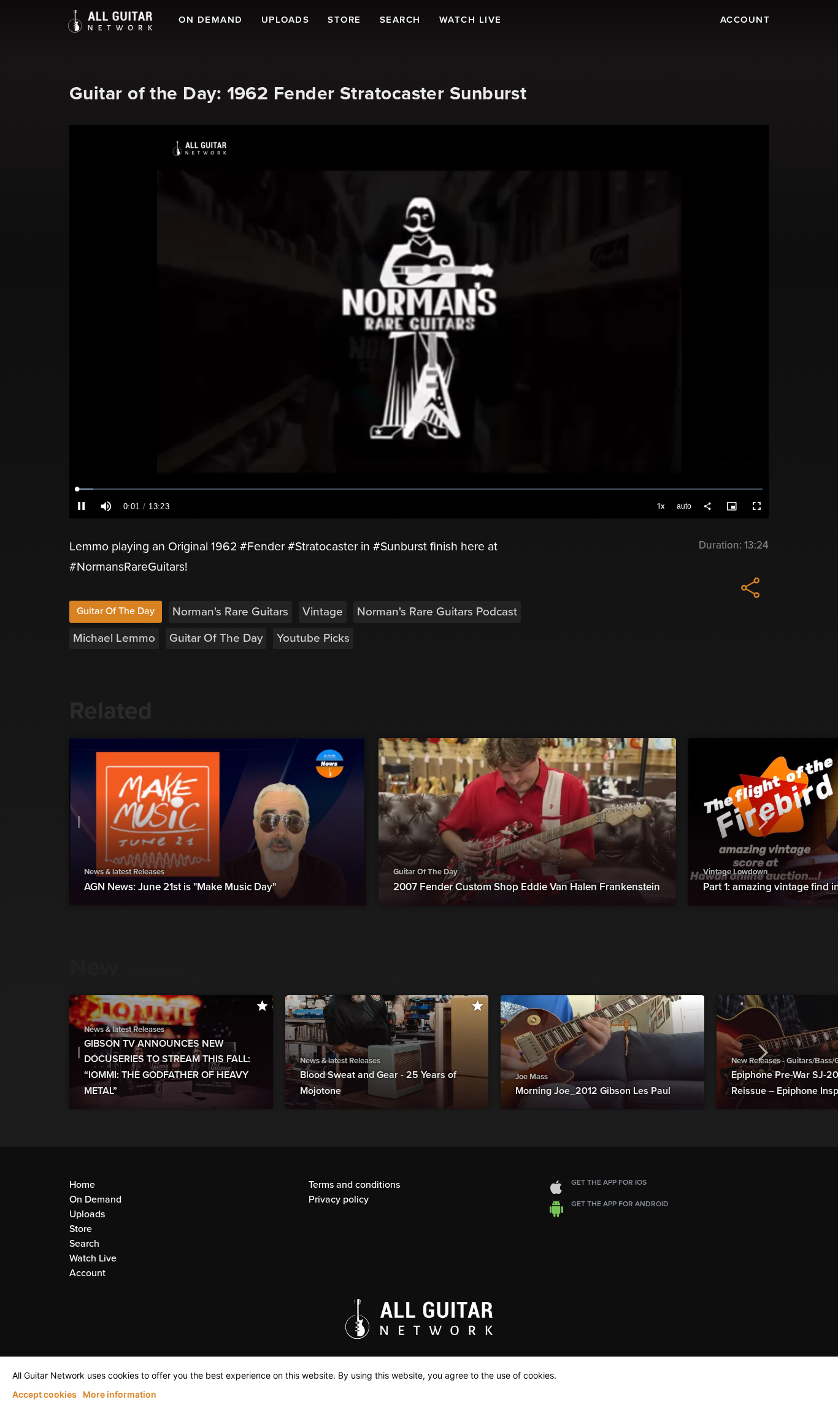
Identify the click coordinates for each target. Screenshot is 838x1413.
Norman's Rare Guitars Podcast (437, 611)
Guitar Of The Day (116, 611)
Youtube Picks (313, 638)
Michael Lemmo (114, 638)
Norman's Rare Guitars (230, 611)
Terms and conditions (354, 1185)
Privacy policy (339, 1199)
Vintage (322, 611)
